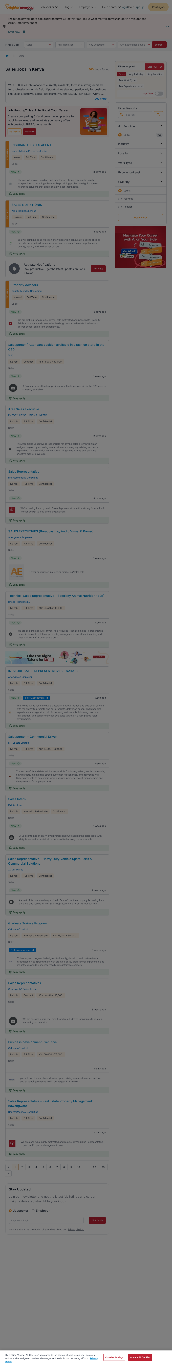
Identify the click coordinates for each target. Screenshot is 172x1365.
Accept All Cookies (140, 1357)
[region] (86, 1357)
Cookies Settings (114, 1357)
